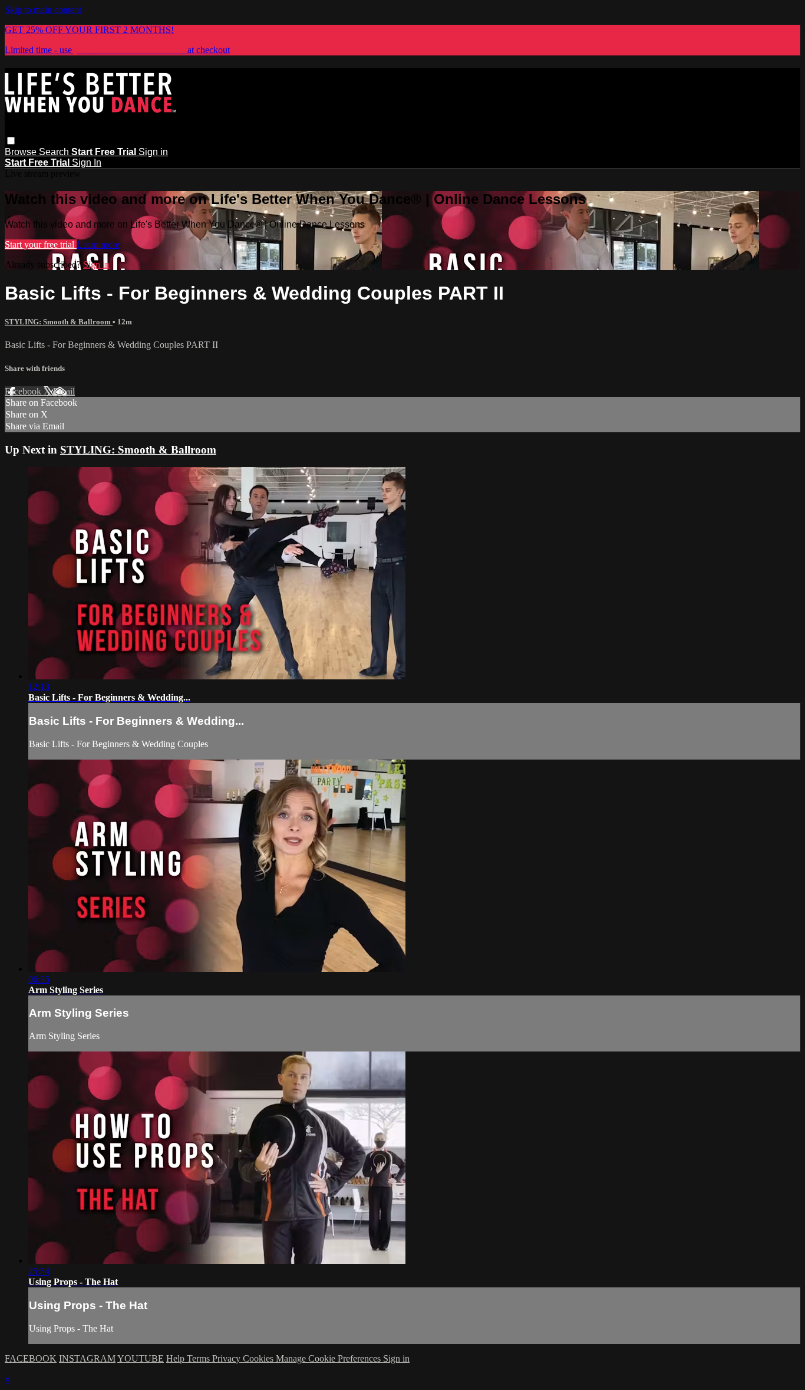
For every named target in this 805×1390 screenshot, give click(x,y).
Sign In (86, 162)
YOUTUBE (140, 1358)
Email (64, 391)
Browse (22, 152)
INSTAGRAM (87, 1358)
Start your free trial (41, 244)
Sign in (153, 152)
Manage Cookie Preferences (329, 1358)
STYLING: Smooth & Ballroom (59, 321)
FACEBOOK (31, 1358)
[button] (11, 140)
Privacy (227, 1358)
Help (176, 1358)
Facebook (24, 391)
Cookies (259, 1358)
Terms (199, 1358)
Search (55, 152)
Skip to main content (43, 10)
